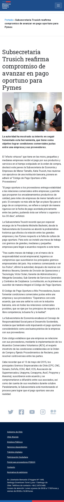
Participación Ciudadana (17, 457)
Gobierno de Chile (14, 432)
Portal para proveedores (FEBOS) (21, 462)
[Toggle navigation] (58, 5)
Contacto (11, 467)
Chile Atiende (12, 437)
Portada (9, 20)
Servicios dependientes (17, 447)
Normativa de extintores (17, 472)
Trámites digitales (14, 452)
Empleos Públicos (15, 442)
